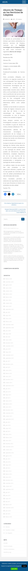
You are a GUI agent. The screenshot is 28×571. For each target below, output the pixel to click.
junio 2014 (8, 391)
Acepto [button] (24, 566)
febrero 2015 (8, 373)
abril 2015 (7, 367)
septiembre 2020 (9, 327)
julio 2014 (7, 388)
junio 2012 (8, 462)
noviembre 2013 (9, 413)
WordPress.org (7, 552)
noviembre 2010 (9, 507)
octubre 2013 (8, 416)
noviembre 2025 (9, 282)
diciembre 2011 (9, 480)
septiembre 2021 (9, 309)
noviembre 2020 (9, 324)
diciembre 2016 (9, 364)
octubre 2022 (8, 303)
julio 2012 (7, 459)
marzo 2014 (8, 401)
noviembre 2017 (9, 355)
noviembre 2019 (9, 346)
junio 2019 (8, 349)
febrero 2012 (8, 474)
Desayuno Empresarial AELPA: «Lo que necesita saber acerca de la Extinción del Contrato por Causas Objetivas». (15, 211)
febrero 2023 (8, 297)
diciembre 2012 (9, 443)
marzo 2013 (8, 434)
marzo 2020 (8, 340)
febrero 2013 (8, 437)
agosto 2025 (8, 285)
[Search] (22, 219)
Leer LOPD (14, 569)
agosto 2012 (8, 456)
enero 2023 (8, 300)
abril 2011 (7, 501)
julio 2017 (7, 361)
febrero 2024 (8, 294)
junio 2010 (8, 510)
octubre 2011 (8, 486)
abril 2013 (7, 431)
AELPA (5, 2)
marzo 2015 (8, 370)
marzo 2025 (8, 288)
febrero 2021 (8, 321)
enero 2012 (8, 477)
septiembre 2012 (9, 452)
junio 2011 (8, 495)
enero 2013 (8, 440)
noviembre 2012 (9, 446)
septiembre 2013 (9, 419)
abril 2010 (7, 514)
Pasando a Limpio (10, 530)
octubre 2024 (8, 291)
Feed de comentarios (9, 549)
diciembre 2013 (9, 410)
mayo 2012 (8, 465)
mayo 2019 (8, 352)
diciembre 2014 (9, 379)
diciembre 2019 (9, 343)
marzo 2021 (8, 318)
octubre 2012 (8, 449)
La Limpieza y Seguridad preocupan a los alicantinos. (14, 204)
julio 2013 (7, 422)
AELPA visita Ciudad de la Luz (11, 228)
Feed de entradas (8, 546)
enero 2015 (8, 376)
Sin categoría (9, 533)
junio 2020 (8, 330)
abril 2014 (7, 398)
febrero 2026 (8, 279)
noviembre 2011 (9, 483)
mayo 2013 (8, 428)
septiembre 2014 (9, 385)
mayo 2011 (8, 498)
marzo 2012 (8, 471)
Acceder (6, 543)
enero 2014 (8, 407)
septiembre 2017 (9, 358)
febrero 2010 (8, 517)
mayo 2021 (8, 315)
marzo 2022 (8, 306)
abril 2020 (7, 337)
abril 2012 (7, 468)
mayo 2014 (8, 395)
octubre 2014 (8, 382)
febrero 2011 (8, 504)
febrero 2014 (8, 404)
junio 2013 (8, 425)
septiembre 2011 (9, 489)
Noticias (20, 19)
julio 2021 (7, 312)
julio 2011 (7, 492)
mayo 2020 (8, 333)
